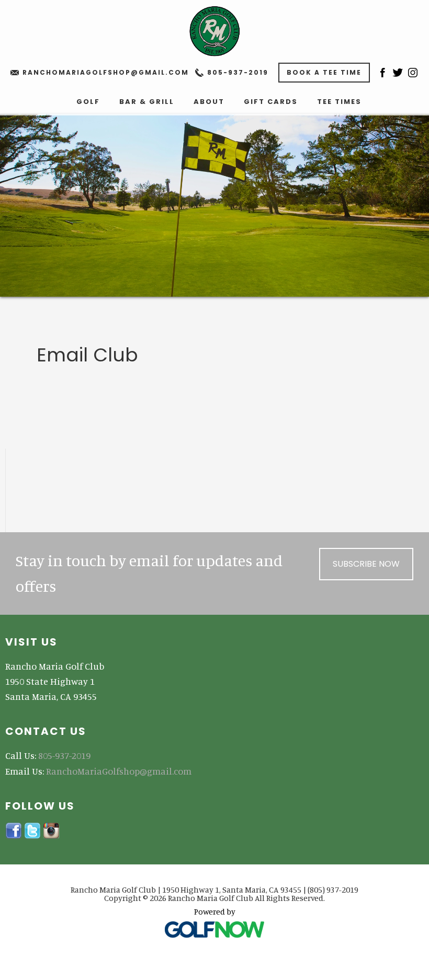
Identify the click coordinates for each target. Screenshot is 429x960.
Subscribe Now (366, 564)
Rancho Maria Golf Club (214, 31)
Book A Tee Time (324, 72)
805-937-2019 (237, 72)
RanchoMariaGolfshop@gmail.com (105, 72)
